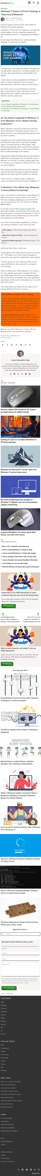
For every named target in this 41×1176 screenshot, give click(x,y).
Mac (2, 1027)
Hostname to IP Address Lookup (11, 1094)
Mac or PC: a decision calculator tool (15, 546)
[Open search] (34, 2)
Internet (3, 1015)
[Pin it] (16, 345)
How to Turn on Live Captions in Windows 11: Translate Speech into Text (31, 619)
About (2, 1138)
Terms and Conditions (7, 1161)
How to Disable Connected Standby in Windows (20, 560)
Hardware (4, 1011)
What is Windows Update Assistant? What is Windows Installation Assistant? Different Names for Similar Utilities (19, 795)
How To (3, 1034)
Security (3, 1061)
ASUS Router (5, 1121)
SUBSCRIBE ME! (8, 606)
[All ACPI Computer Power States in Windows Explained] (20, 716)
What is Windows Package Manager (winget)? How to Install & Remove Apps (20, 892)
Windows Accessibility (7, 1127)
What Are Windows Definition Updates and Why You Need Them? (20, 860)
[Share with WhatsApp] (25, 345)
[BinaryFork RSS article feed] (35, 1170)
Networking (4, 1058)
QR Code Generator (7, 1104)
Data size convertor (7, 1107)
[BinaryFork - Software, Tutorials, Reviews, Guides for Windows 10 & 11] (20, 3)
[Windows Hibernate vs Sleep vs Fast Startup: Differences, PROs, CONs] (20, 908)
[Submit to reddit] (21, 345)
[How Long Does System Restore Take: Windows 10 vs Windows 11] (20, 813)
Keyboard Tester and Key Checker (11, 1100)
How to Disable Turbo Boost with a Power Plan (19, 556)
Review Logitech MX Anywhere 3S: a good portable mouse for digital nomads (18, 411)
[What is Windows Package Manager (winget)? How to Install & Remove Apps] (20, 877)
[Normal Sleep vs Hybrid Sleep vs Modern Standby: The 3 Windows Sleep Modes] (20, 748)
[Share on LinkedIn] (12, 345)
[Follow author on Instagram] (22, 374)
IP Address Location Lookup (9, 1091)
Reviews (3, 1021)
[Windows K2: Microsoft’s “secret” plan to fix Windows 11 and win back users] (20, 457)
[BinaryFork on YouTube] (27, 1170)
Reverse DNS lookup (7, 1097)
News (2, 1002)
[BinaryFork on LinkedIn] (31, 1170)
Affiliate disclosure (6, 1152)
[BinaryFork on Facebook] (22, 1170)
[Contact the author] (11, 374)
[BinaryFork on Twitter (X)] (18, 1170)
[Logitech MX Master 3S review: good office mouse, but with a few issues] (20, 519)
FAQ (19, 335)
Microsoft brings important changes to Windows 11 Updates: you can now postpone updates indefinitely (19, 502)
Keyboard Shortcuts (7, 1124)
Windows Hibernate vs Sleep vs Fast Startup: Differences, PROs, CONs (19, 923)
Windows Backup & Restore (9, 1131)
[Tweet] (7, 345)
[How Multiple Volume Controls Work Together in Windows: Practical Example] (20, 684)
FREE (2, 1045)
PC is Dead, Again (6, 1118)
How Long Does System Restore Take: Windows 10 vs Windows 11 (20, 828)
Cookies (3, 1155)
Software (3, 1008)
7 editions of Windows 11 (17, 200)
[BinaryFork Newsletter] (39, 1170)
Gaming (3, 1024)
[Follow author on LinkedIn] (26, 374)
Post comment (8, 988)
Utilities (3, 1051)
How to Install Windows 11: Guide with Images (19, 553)
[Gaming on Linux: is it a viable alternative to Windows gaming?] (20, 427)
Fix (2, 1030)
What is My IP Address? (8, 1085)
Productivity (4, 1054)
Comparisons (5, 1048)
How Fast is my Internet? (8, 1088)
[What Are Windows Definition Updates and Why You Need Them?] (20, 845)
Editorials (3, 1070)
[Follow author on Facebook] (15, 374)
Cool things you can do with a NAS (15, 563)
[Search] (3, 934)
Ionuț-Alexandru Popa (13, 18)
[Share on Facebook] (3, 345)
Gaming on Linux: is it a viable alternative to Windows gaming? (18, 441)
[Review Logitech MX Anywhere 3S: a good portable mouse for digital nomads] (20, 397)
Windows (4, 8)
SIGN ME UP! (6, 663)
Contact (3, 1144)
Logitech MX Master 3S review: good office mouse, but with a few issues (18, 533)
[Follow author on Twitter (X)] (18, 374)
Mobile (3, 1018)
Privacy (3, 1064)
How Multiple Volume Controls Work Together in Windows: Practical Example (10, 619)
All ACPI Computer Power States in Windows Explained (19, 731)
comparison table (25, 209)
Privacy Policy (5, 1158)
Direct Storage (11, 147)
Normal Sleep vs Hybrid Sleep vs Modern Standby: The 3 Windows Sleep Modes (17, 762)
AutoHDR (4, 140)
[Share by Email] (30, 345)
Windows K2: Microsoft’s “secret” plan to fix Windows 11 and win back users (19, 471)
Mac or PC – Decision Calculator (11, 1081)
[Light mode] (29, 2)
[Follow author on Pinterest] (30, 374)
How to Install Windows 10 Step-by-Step (17, 550)
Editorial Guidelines (6, 1141)
